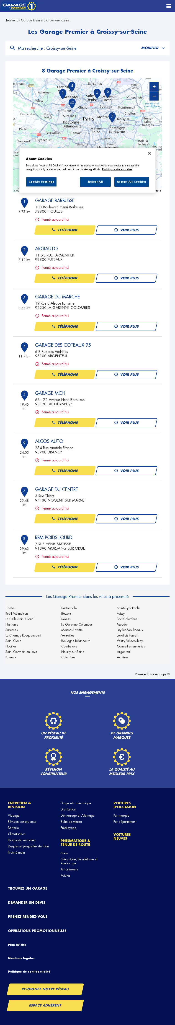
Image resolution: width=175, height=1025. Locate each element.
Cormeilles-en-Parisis (131, 646)
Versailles (67, 635)
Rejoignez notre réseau (45, 989)
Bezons (66, 613)
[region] (87, 170)
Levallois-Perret (127, 635)
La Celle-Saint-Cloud (19, 619)
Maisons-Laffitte (72, 630)
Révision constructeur (22, 821)
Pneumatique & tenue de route (75, 842)
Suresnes (11, 630)
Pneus (64, 853)
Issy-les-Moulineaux (130, 630)
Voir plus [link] (129, 230)
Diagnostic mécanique (76, 803)
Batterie (13, 827)
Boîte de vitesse (71, 821)
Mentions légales (21, 958)
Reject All (95, 182)
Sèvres (65, 619)
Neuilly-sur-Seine (72, 651)
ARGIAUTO (46, 248)
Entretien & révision (19, 805)
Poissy (121, 613)
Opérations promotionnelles (37, 930)
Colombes (68, 657)
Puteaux (10, 657)
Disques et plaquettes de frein (28, 846)
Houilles (10, 646)
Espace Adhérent (45, 1005)
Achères (122, 657)
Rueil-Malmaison (16, 613)
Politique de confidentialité (29, 971)
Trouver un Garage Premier (24, 20)
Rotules (65, 875)
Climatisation (17, 834)
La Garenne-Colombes (76, 624)
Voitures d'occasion (124, 805)
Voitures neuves (122, 836)
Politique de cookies (117, 169)
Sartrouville (69, 608)
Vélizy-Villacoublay (130, 640)
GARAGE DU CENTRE (56, 489)
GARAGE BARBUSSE (55, 200)
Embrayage (68, 827)
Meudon (123, 624)
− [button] (154, 96)
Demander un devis (26, 902)
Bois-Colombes (127, 619)
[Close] (149, 153)
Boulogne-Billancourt (75, 640)
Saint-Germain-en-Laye (21, 651)
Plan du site (17, 944)
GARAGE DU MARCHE (57, 297)
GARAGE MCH (50, 393)
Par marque (121, 815)
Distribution (68, 809)
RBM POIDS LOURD (53, 537)
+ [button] (154, 86)
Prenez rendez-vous (28, 916)
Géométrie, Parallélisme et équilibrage (79, 861)
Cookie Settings (41, 182)
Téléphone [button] (68, 230)
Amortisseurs (69, 869)
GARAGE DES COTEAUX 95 (63, 345)
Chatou (10, 608)
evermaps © (161, 674)
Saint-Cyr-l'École (128, 608)
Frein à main (16, 852)
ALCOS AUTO (49, 441)
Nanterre (11, 624)
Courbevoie (69, 646)
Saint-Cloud (13, 640)
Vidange (14, 815)
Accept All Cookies (132, 182)
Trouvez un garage (27, 888)
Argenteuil (124, 651)
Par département (124, 821)
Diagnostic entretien (22, 840)
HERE (157, 190)
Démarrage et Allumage (78, 815)
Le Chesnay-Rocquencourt (23, 635)
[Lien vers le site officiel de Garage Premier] (19, 6)
